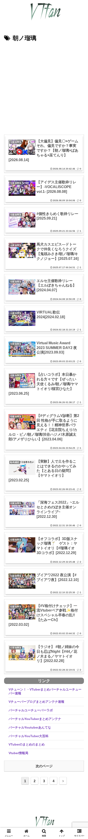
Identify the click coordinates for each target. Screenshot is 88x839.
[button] (79, 546)
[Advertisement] (44, 90)
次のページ (44, 766)
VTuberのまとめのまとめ (27, 744)
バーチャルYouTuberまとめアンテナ (35, 719)
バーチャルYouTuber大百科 (29, 736)
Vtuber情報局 (18, 753)
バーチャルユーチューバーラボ (31, 710)
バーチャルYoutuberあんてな (30, 727)
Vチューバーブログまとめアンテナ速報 (36, 701)
